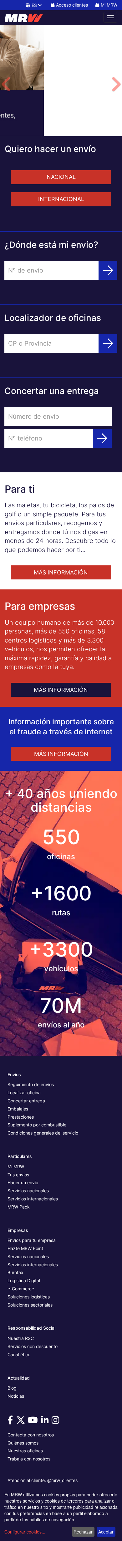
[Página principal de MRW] (26, 17)
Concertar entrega (26, 1100)
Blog (12, 1388)
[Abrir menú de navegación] (110, 17)
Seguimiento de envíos (31, 1084)
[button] (6, 105)
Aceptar (106, 1532)
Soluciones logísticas (29, 1296)
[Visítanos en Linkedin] (46, 1421)
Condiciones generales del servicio (43, 1132)
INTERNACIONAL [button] (61, 199)
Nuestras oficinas (25, 1450)
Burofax (15, 1272)
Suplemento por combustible (37, 1124)
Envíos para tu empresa (32, 1240)
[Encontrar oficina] (108, 343)
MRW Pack (19, 1206)
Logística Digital (24, 1280)
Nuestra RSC (21, 1338)
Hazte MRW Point (25, 1248)
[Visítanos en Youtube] (34, 1421)
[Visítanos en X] (21, 1421)
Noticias (16, 1396)
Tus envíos (18, 1174)
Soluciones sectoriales (30, 1304)
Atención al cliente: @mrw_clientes (43, 1480)
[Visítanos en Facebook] (11, 1421)
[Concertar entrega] (102, 438)
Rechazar (83, 1532)
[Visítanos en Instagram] (56, 1421)
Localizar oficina (24, 1092)
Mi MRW (16, 1166)
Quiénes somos (23, 1442)
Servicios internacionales (33, 1198)
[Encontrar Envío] (108, 270)
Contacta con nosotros (31, 1434)
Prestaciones (21, 1117)
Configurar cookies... (24, 1532)
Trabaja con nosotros (29, 1458)
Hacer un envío (23, 1182)
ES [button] (34, 5)
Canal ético (19, 1354)
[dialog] (61, 1514)
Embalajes (18, 1108)
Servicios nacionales (28, 1190)
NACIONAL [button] (61, 177)
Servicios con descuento (33, 1346)
